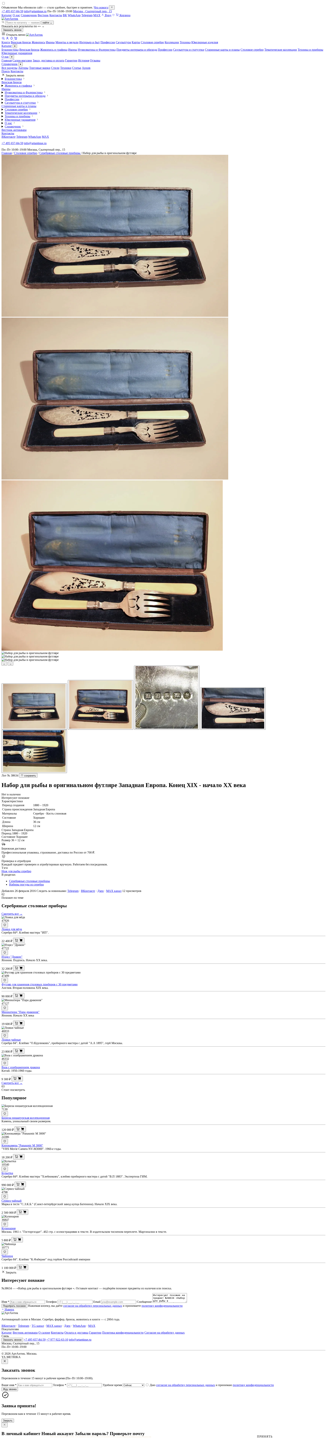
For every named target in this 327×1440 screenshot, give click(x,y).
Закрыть (7, 1420)
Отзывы (95, 60)
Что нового (101, 7)
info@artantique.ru (35, 11)
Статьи (76, 67)
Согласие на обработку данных (164, 1332)
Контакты (55, 15)
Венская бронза (29, 49)
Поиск (6, 71)
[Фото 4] (233, 708)
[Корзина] (15, 38)
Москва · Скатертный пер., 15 (92, 11)
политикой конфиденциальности (134, 1436)
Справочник (29, 15)
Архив (86, 67)
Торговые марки (39, 67)
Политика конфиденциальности (123, 1332)
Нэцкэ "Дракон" (12, 956)
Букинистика (10, 49)
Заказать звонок (12, 30)
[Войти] (7, 38)
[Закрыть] (112, 7)
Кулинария (9, 1228)
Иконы (72, 49)
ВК (65, 15)
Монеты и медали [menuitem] (67, 42)
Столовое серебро (252, 49)
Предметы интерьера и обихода (136, 49)
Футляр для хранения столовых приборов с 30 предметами (40, 984)
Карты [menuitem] (136, 42)
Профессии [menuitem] (107, 42)
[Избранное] (113, 15)
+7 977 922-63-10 (57, 1339)
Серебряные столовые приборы (60, 153)
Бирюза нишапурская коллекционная (26, 1117)
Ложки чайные (11, 1039)
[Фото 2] (100, 705)
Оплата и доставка (76, 1332)
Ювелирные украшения (17, 53)
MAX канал (113, 891)
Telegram (87, 15)
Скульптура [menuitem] (123, 42)
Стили (55, 67)
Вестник (43, 15)
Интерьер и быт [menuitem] (89, 42)
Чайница (7, 1256)
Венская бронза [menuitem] (21, 42)
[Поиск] (3, 38)
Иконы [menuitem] (50, 42)
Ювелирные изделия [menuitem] (204, 42)
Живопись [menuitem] (38, 42)
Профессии (165, 49)
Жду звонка (9, 1389)
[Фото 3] (166, 698)
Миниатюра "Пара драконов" (21, 1012)
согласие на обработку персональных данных (92, 1305)
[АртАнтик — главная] (10, 18)
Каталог (7, 15)
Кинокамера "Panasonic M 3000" (22, 1145)
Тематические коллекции (280, 49)
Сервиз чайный (12, 1200)
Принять (264, 1436)
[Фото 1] (34, 706)
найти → (47, 22)
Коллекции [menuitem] (172, 42)
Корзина (124, 15)
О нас (16, 15)
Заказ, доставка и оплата (48, 60)
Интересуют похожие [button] (15, 797)
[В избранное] (5, 925)
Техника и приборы (310, 49)
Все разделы (9, 67)
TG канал (38, 1325)
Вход (107, 15)
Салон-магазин (22, 60)
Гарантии (71, 60)
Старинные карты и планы (222, 49)
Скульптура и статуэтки (188, 49)
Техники (65, 67)
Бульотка (7, 1173)
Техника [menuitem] (185, 42)
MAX (96, 15)
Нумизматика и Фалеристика (97, 49)
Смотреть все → (12, 913)
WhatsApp (74, 15)
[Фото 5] (34, 751)
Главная (7, 60)
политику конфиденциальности (162, 1305)
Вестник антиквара (14, 130)
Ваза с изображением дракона (21, 1067)
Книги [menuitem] (6, 42)
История (83, 60)
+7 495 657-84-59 (12, 11)
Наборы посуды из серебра (26, 884)
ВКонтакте (9, 136)
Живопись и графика (53, 49)
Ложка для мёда (12, 929)
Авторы (23, 67)
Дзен (100, 891)
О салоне (44, 1332)
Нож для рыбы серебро (16, 871)
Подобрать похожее (14, 1305)
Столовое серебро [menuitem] (152, 42)
